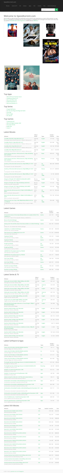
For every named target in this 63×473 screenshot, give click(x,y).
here (7, 19)
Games (25, 6)
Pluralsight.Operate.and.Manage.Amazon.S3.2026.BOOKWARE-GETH (20, 362)
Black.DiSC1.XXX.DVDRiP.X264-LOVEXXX (13, 429)
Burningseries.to (22, 20)
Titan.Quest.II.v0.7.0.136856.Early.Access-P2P (14, 232)
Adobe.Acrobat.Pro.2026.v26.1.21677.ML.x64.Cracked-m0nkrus (18, 377)
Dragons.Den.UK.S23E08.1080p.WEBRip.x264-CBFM (15, 296)
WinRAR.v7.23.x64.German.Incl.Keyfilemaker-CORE (15, 373)
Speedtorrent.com (10, 2)
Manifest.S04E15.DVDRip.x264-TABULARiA (13, 332)
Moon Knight (10, 114)
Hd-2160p (42, 164)
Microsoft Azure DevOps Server (14, 96)
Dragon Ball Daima (11, 109)
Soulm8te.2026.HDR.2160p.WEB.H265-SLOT (14, 138)
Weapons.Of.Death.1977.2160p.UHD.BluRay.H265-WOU (17, 182)
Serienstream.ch (14, 20)
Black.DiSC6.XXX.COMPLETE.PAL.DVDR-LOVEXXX (15, 433)
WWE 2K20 (9, 126)
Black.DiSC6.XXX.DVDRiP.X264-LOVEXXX (13, 411)
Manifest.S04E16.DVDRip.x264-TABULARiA (13, 323)
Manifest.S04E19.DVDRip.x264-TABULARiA (13, 312)
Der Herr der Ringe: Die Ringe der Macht (16, 110)
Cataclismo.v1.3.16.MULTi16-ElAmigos (12, 229)
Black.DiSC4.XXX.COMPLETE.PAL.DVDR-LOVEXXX (15, 440)
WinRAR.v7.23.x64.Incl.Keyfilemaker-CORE (13, 369)
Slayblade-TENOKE (8, 236)
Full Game (41, 237)
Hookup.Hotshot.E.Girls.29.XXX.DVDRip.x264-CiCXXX (16, 462)
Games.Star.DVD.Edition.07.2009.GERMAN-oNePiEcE (16, 354)
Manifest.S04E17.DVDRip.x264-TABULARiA (13, 319)
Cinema (39, 6)
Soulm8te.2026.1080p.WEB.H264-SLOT (13, 149)
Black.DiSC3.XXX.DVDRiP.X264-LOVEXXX (13, 422)
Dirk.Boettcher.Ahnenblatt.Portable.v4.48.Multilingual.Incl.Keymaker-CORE (21, 393)
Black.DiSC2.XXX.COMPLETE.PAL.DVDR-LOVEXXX (15, 448)
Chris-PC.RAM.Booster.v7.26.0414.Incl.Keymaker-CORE (16, 397)
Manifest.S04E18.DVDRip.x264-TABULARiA (13, 316)
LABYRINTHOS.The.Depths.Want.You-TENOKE (14, 251)
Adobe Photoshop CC (12, 101)
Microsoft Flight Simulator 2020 (14, 123)
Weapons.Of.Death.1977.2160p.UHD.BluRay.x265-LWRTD (17, 186)
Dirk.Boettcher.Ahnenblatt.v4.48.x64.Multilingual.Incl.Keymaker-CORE (20, 380)
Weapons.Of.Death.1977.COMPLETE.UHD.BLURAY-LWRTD (17, 179)
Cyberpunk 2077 (10, 121)
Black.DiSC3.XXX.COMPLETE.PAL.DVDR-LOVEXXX (15, 444)
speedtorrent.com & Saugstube (17, 471)
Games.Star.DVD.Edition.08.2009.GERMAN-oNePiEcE (16, 347)
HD (20, 6)
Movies (8, 6)
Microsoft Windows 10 (12, 103)
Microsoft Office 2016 (12, 100)
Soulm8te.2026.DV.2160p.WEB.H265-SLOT (13, 142)
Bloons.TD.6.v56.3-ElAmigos (10, 220)
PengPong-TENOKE (8, 243)
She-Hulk (9, 112)
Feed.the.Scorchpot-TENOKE (10, 265)
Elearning (43, 366)
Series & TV (14, 6)
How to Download (52, 6)
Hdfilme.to (35, 20)
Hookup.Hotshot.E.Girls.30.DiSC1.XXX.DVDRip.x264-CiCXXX (17, 459)
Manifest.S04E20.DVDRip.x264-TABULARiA (13, 308)
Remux (43, 158)
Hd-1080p (42, 174)
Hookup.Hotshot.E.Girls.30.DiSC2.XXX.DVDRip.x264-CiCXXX (17, 455)
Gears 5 (9, 128)
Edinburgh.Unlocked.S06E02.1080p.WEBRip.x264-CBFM (16, 281)
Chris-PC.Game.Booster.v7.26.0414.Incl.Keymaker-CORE (17, 400)
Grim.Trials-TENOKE (8, 258)
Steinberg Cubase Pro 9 (12, 98)
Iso (41, 351)
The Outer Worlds (11, 124)
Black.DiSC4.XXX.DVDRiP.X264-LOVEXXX (13, 418)
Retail (42, 153)
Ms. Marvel (9, 115)
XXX (34, 6)
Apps (30, 6)
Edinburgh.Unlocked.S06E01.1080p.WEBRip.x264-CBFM (16, 288)
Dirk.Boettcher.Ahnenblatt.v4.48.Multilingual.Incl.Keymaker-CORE (19, 384)
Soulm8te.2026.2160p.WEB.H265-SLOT (13, 146)
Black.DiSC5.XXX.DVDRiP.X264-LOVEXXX (13, 414)
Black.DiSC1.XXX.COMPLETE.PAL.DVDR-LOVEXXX (15, 451)
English (43, 138)
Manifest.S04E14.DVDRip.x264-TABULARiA (13, 335)
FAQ (44, 6)
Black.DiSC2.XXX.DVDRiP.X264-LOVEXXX (13, 425)
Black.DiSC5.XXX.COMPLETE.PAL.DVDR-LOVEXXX (15, 436)
